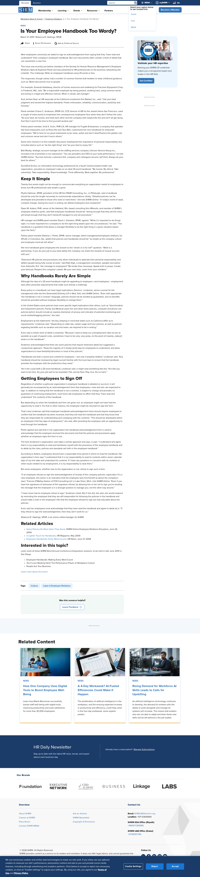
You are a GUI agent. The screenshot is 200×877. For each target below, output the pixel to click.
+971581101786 (134, 834)
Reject (154, 866)
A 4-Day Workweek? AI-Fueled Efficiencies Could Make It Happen (98, 690)
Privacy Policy (21, 873)
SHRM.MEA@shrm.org (144, 813)
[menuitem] (148, 2)
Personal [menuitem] (25, 3)
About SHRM (25, 813)
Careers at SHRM (27, 818)
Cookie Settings (133, 866)
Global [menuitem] (133, 14)
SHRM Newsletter (81, 818)
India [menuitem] (133, 21)
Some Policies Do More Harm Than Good (45, 529)
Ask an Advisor (80, 813)
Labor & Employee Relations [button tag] (56, 586)
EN (178, 3)
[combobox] (176, 2)
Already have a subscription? (119, 749)
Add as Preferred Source (68, 43)
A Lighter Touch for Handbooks (41, 536)
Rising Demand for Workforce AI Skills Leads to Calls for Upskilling (154, 690)
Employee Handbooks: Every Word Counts (46, 539)
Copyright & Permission (84, 822)
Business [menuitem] (37, 3)
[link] (32, 19)
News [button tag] (23, 25)
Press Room (24, 822)
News (26, 681)
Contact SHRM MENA (29, 826)
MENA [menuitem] (133, 27)
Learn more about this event (34, 572)
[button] (170, 10)
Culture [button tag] (34, 586)
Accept (175, 866)
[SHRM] (25, 10)
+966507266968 (136, 825)
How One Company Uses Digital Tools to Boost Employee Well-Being (45, 690)
